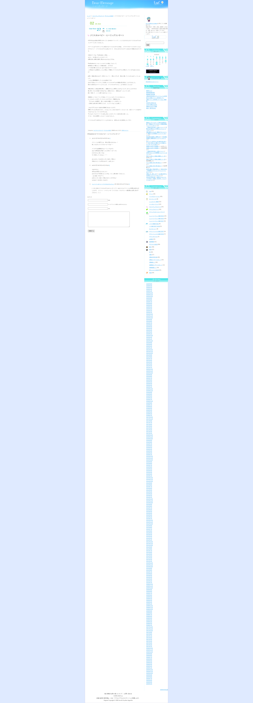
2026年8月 (149, 284)
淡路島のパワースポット (155, 265)
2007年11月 (149, 628)
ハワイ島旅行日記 (154, 223)
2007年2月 (149, 644)
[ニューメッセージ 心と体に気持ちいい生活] (96, 4)
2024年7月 (149, 323)
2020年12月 (149, 369)
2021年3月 (149, 363)
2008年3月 (149, 621)
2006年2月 (149, 666)
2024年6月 (149, 324)
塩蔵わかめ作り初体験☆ (152, 146)
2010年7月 (149, 571)
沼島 (150, 254)
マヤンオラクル (153, 236)
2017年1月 (149, 433)
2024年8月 (149, 321)
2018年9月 (149, 403)
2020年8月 (149, 376)
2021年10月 (149, 353)
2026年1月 (149, 291)
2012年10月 (149, 523)
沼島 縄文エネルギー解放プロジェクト (156, 132)
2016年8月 (149, 442)
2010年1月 (149, 582)
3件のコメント (125, 130)
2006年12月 (149, 648)
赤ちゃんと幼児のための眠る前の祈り (156, 141)
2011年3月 (149, 557)
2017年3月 (149, 429)
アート (151, 194)
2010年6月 (149, 573)
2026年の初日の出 (151, 103)
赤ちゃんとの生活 (154, 270)
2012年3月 (149, 536)
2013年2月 (149, 516)
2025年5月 (149, 305)
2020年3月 (149, 383)
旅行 (150, 247)
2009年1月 (149, 604)
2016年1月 (149, 454)
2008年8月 (149, 612)
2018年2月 (149, 413)
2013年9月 (149, 504)
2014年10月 (149, 481)
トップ (89, 16)
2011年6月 (149, 552)
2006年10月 (149, 652)
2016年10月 (149, 438)
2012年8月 (149, 527)
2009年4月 (149, 598)
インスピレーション (154, 196)
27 (147, 64)
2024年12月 (149, 314)
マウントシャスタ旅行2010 (156, 234)
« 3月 (147, 66)
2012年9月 (149, 525)
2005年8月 (149, 676)
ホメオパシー (152, 229)
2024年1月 (149, 333)
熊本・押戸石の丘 (151, 108)
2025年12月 (149, 292)
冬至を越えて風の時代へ (152, 169)
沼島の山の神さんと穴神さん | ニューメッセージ (156, 129)
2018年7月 (149, 404)
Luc (150, 191)
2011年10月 (149, 545)
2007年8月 (149, 634)
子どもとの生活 (109, 16)
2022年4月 (149, 346)
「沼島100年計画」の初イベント (155, 127)
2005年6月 (149, 680)
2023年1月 (149, 339)
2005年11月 (149, 671)
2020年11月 (149, 371)
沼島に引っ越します (151, 173)
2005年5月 (149, 682)
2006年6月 (149, 659)
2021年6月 (149, 360)
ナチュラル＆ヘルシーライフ (157, 212)
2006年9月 (149, 653)
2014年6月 (149, 488)
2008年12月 (149, 605)
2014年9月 (149, 483)
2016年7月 (149, 444)
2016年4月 (149, 449)
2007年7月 (149, 635)
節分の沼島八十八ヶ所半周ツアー (155, 97)
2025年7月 (149, 301)
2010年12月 (149, 563)
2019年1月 (149, 399)
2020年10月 (149, 372)
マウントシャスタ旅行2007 (156, 231)
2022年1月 (149, 347)
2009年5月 (149, 596)
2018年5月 (149, 408)
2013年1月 (149, 518)
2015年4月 (149, 470)
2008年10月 (149, 609)
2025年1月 (149, 312)
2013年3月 (149, 515)
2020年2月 (149, 385)
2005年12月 (149, 669)
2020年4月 (149, 381)
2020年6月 (149, 380)
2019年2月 (149, 397)
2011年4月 (149, 556)
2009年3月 (149, 600)
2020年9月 (149, 374)
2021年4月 (149, 362)
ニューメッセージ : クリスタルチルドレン (103, 184)
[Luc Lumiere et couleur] (155, 38)
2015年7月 (149, 465)
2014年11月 (149, 479)
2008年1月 (149, 625)
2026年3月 (149, 287)
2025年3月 (149, 308)
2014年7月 (149, 486)
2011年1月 (149, 561)
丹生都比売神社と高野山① (153, 136)
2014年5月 (149, 490)
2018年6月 (149, 406)
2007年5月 (149, 639)
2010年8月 (149, 570)
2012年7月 (149, 529)
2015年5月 (149, 468)
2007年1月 (149, 646)
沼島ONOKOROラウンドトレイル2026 (156, 96)
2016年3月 (149, 451)
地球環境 (151, 241)
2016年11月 (149, 436)
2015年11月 (149, 458)
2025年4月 (149, 307)
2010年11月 (149, 564)
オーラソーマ (152, 199)
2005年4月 (149, 683)
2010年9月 (149, 568)
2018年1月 (149, 415)
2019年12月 (149, 388)
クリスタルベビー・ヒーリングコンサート (107, 35)
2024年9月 (149, 319)
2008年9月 (149, 611)
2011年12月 (149, 541)
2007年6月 (149, 637)
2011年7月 (149, 550)
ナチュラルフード (154, 209)
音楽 (150, 272)
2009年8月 (149, 591)
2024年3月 (149, 330)
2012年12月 (149, 520)
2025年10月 (149, 296)
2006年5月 (149, 660)
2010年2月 (149, 580)
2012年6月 (149, 531)
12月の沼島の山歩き (151, 104)
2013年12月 (149, 499)
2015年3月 (149, 472)
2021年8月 (149, 356)
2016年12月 (149, 435)
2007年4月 (149, 641)
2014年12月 (149, 477)
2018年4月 (149, 410)
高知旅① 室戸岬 (150, 94)
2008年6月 (149, 616)
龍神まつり (149, 90)
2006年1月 (149, 667)
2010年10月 (149, 566)
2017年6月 (149, 424)
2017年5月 (149, 426)
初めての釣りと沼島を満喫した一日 (155, 156)
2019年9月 (149, 392)
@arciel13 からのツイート (152, 81)
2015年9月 (149, 461)
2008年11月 (149, 607)
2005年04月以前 (164, 689)
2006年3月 (149, 664)
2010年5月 (149, 575)
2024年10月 (149, 317)
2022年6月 (149, 344)
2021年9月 (149, 355)
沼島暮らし (152, 262)
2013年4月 (149, 513)
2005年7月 (149, 678)
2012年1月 (149, 540)
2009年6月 (149, 595)
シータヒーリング (154, 204)
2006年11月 (149, 650)
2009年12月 (149, 584)
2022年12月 (149, 340)
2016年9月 (149, 440)
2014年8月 (149, 484)
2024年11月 (149, 316)
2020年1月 (149, 387)
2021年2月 (149, 365)
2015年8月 (149, 463)
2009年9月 (149, 589)
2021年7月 (149, 358)
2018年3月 (149, 411)
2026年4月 (149, 285)
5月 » (152, 66)
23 (156, 62)
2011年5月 (149, 554)
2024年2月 (149, 332)
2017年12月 (149, 417)
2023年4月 (149, 337)
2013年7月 (149, 507)
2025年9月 (149, 298)
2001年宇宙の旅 (150, 177)
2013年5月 (149, 511)
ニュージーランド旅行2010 (156, 216)
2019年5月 (149, 396)
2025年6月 (149, 303)
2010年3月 (149, 579)
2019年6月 (149, 394)
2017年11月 (149, 419)
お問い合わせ (128, 693)
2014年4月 (149, 492)
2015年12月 (149, 456)
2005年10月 (149, 673)
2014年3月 (149, 493)
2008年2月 (149, 623)
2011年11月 (149, 543)
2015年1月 (149, 475)
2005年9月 (149, 675)
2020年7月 (149, 378)
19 (165, 61)
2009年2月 (149, 602)
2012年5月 (149, 532)
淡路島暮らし (152, 267)
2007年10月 (149, 630)
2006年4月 (149, 662)
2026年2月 (149, 289)
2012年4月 (149, 534)
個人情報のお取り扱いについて (113, 693)
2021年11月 (149, 351)
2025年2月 (149, 310)
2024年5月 (149, 326)
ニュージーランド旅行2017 (156, 221)
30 (156, 64)
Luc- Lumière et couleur (151, 23)
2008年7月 (149, 614)
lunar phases (153, 72)
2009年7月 (149, 593)
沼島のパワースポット (155, 259)
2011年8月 (149, 548)
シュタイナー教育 (154, 201)
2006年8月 (149, 655)
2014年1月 (149, 497)
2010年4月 (149, 577)
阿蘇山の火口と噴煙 (151, 106)
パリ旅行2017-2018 (154, 226)
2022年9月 (149, 342)
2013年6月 (149, 509)
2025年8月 (149, 299)
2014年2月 (149, 495)
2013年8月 (149, 506)
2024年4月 (149, 328)
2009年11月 (149, 586)
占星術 (151, 239)
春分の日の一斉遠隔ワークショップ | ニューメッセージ (156, 171)
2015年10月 (149, 459)
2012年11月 (149, 522)
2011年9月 (149, 547)
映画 (150, 249)
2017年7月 (149, 422)
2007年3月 (149, 643)
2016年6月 (149, 445)
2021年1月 (149, 367)
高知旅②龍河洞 (150, 92)
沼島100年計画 (153, 257)
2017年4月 (149, 428)
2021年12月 (149, 349)
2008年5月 (149, 618)
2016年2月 (149, 452)
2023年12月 (149, 335)
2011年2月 (149, 559)
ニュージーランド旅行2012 (156, 218)
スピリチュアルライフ (98, 16)
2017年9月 (149, 420)
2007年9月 (149, 632)
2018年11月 (149, 401)
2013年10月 (149, 502)
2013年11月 (149, 500)
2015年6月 (149, 467)
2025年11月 (149, 294)
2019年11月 (149, 390)
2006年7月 (149, 657)
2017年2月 (149, 431)
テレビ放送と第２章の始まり (154, 162)
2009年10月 (149, 587)
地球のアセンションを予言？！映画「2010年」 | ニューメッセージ (156, 179)
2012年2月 (149, 538)
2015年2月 (149, 474)
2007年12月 (149, 627)
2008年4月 (149, 619)
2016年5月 (149, 447)
